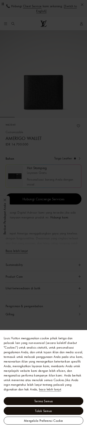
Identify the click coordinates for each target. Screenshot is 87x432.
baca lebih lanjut (50, 389)
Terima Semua (43, 401)
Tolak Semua (43, 411)
